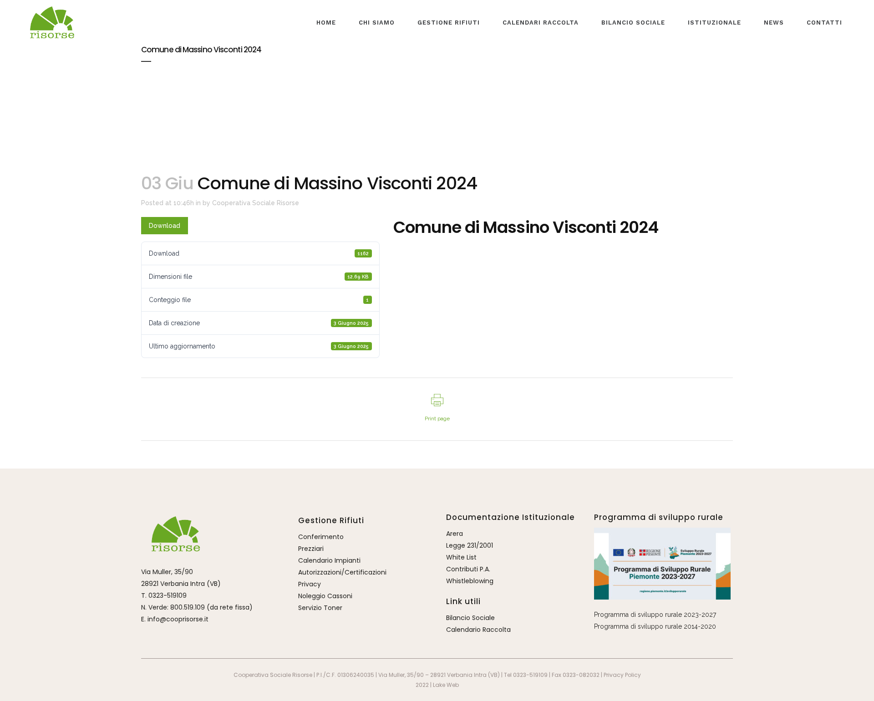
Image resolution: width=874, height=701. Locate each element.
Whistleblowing (469, 580)
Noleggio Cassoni (325, 595)
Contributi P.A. (468, 569)
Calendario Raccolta (478, 629)
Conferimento (321, 536)
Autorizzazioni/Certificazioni (342, 572)
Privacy (309, 584)
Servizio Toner (320, 607)
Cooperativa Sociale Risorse (255, 203)
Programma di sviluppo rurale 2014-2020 (655, 626)
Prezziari (311, 548)
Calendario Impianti (329, 560)
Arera (454, 533)
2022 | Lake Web (437, 685)
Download (164, 225)
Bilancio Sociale (470, 617)
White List (461, 557)
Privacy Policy (622, 675)
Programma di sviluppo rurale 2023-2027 (655, 614)
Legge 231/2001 (469, 545)
